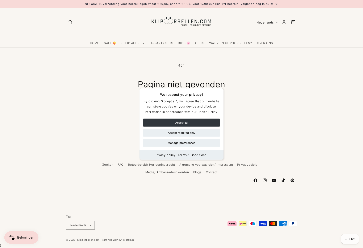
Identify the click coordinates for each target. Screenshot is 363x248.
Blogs (197, 172)
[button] (70, 22)
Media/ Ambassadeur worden (167, 172)
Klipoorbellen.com (88, 239)
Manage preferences (181, 142)
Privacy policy (164, 154)
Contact (212, 172)
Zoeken (107, 164)
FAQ (121, 164)
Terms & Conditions (192, 154)
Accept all (181, 122)
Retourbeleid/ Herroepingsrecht (151, 164)
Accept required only (181, 132)
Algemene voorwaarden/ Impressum (206, 164)
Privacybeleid (247, 164)
